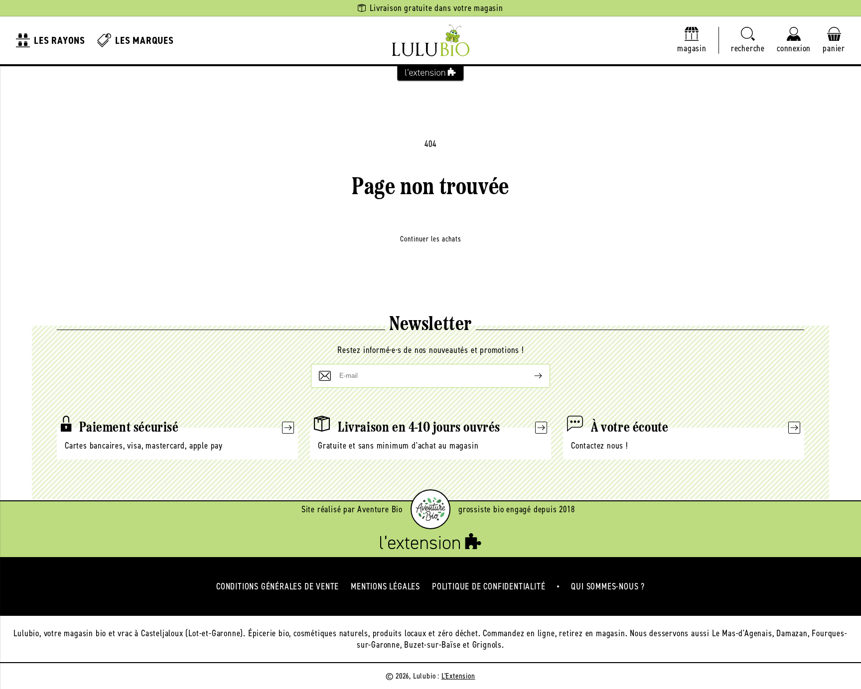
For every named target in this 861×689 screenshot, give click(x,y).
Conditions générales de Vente (277, 586)
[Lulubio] (430, 40)
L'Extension (458, 676)
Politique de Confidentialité (488, 586)
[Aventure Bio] (430, 509)
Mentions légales (385, 586)
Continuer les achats (430, 239)
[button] (748, 40)
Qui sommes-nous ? (608, 586)
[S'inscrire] (530, 376)
